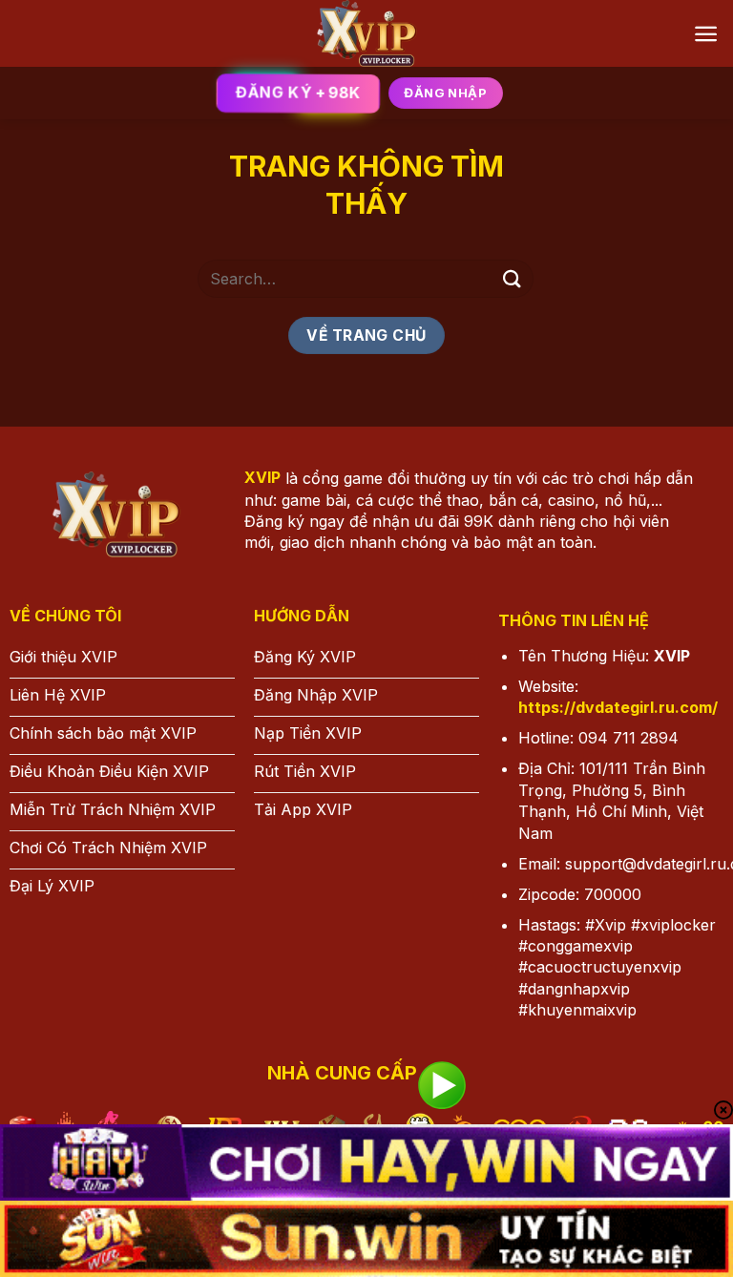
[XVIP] (367, 33)
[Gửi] (512, 278)
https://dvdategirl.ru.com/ (618, 707)
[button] (706, 34)
